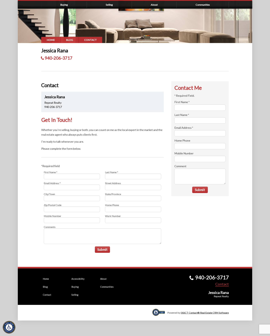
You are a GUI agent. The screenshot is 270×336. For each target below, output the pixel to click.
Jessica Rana (54, 50)
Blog (69, 39)
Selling (109, 4)
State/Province (113, 194)
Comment (180, 166)
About (154, 4)
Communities (203, 4)
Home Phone (112, 205)
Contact (90, 39)
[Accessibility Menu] (9, 327)
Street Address (113, 183)
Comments (49, 226)
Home (51, 39)
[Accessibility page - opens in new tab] (160, 314)
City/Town (49, 194)
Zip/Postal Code (52, 205)
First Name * (50, 172)
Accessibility (78, 278)
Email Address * (52, 183)
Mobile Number (52, 215)
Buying (64, 4)
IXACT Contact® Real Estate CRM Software (205, 312)
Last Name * (111, 172)
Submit (102, 249)
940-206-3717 (58, 58)
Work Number (113, 215)
